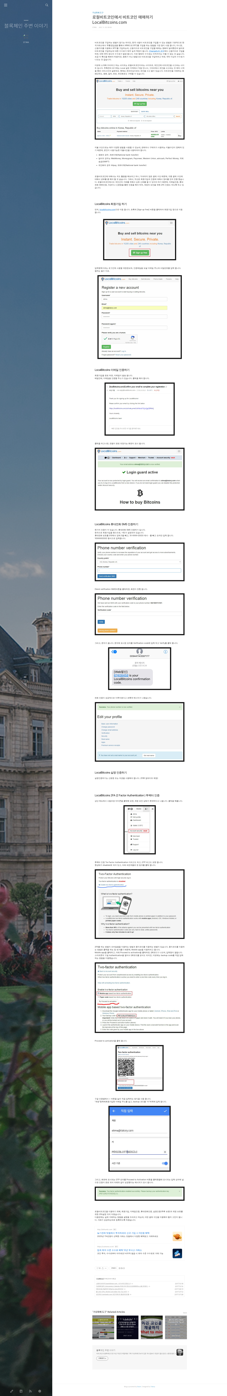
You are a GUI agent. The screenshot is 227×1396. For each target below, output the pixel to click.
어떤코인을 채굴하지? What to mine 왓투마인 (109, 1289)
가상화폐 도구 (97, 12)
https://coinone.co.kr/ (105, 1247)
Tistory (153, 1386)
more (185, 1313)
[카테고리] (5, 5)
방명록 (21, 1391)
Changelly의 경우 (156, 51)
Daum (139, 1386)
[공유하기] (102, 1268)
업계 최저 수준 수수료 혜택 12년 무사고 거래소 (119, 1250)
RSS (31, 1391)
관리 (40, 1391)
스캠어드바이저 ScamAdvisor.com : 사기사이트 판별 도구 (113, 1283)
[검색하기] (47, 5)
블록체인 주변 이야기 (26, 26)
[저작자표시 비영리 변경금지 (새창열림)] (121, 1268)
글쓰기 (12, 1391)
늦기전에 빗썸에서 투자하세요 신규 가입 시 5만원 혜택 (123, 1233)
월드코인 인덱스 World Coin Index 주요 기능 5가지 (111, 1292)
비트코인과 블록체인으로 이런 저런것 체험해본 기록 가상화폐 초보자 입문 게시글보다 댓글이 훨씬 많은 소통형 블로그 (136, 1354)
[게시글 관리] (105, 1268)
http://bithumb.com (104, 1229)
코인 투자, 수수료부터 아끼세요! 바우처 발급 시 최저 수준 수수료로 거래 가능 (130, 1253)
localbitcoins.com (107, 209)
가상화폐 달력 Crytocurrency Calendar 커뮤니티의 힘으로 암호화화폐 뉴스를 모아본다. (122, 1286)
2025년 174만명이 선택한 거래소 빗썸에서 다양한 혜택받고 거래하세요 (127, 1236)
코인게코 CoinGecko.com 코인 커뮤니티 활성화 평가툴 (112, 1294)
